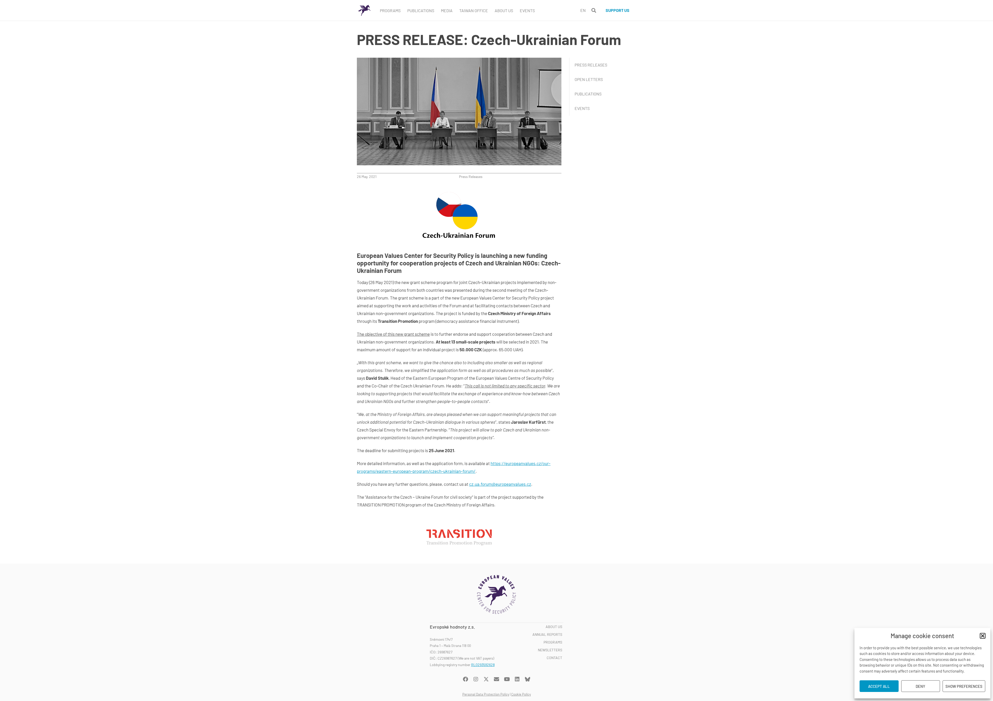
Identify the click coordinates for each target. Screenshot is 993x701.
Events (527, 10)
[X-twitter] (486, 679)
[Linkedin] (517, 679)
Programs (390, 10)
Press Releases (471, 176)
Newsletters (550, 650)
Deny (920, 686)
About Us (504, 10)
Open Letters (589, 79)
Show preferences (963, 686)
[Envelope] (496, 679)
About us (554, 627)
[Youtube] (506, 679)
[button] (982, 635)
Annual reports (547, 634)
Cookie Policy (521, 694)
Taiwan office (473, 10)
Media (447, 10)
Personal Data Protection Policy (485, 694)
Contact (554, 658)
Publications (420, 10)
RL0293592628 (483, 664)
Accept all (879, 686)
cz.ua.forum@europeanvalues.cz (500, 484)
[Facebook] (465, 679)
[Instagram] (475, 679)
